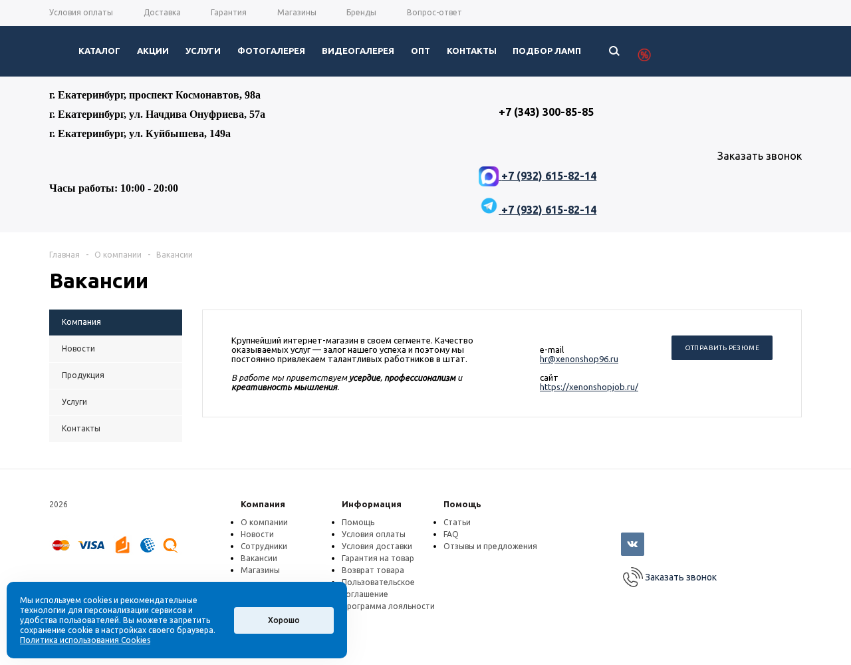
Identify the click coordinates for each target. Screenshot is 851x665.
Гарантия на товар (378, 558)
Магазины (260, 570)
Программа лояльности (388, 606)
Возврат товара (373, 570)
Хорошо (284, 620)
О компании (264, 522)
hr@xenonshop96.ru (579, 358)
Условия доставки (377, 546)
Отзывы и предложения (490, 546)
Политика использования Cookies (85, 640)
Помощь (462, 504)
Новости (257, 534)
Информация (372, 504)
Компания (263, 504)
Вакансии (259, 558)
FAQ (451, 534)
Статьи (457, 522)
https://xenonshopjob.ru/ (589, 386)
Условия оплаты (374, 534)
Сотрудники (264, 546)
